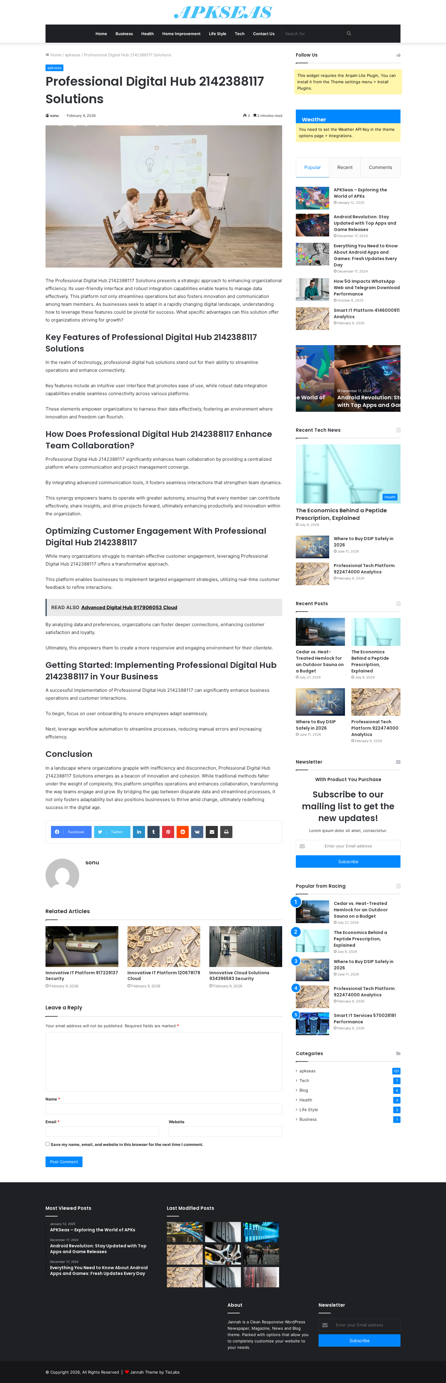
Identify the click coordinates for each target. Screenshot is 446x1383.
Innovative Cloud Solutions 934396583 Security (239, 976)
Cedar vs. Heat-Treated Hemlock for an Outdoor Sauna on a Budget (320, 661)
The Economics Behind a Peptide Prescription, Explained (341, 514)
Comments (380, 167)
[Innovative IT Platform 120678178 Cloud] (163, 946)
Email (52, 1121)
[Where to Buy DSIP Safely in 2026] (312, 547)
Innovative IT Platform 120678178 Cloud (163, 976)
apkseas (72, 54)
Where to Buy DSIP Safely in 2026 (316, 725)
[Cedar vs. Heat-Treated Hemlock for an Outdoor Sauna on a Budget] (320, 631)
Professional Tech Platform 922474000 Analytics (364, 569)
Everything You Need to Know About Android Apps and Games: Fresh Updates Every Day (366, 255)
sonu (54, 115)
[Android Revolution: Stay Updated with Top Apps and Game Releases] (312, 225)
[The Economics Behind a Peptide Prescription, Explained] (375, 631)
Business (124, 33)
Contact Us (264, 33)
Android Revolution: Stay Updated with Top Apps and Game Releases (365, 223)
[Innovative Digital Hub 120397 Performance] (223, 1255)
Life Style (217, 33)
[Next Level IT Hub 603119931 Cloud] (185, 1232)
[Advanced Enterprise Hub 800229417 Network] (261, 1232)
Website (176, 1121)
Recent (345, 167)
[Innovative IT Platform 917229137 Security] (82, 946)
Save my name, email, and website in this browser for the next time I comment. (127, 1144)
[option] (348, 378)
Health (147, 33)
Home (101, 33)
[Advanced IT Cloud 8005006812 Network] (261, 1277)
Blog (303, 1090)
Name (53, 1099)
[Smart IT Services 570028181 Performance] (312, 1023)
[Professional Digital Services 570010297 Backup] (223, 1232)
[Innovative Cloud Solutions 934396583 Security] (245, 946)
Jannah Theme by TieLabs (155, 1372)
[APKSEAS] (223, 12)
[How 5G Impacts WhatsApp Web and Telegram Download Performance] (312, 289)
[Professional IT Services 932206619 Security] (261, 1255)
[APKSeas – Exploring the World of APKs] (312, 198)
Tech (240, 33)
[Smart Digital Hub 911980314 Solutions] (223, 1277)
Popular (312, 167)
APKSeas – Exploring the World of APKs (360, 193)
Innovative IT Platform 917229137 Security (82, 976)
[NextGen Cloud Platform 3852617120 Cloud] (185, 1277)
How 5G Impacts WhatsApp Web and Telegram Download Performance (367, 287)
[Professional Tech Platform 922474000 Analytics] (312, 574)
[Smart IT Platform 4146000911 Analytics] (312, 318)
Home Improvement (181, 33)
